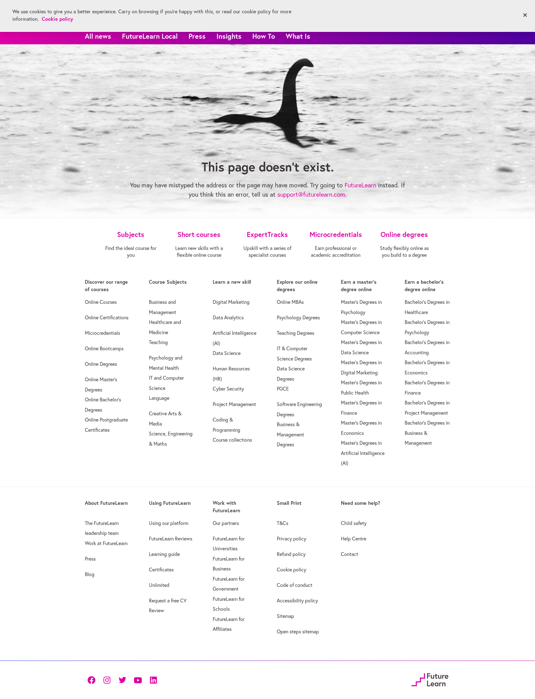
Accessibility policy (297, 600)
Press (197, 36)
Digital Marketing (231, 302)
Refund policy (291, 554)
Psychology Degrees (298, 317)
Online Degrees (101, 364)
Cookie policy (291, 569)
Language (159, 398)
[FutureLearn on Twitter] (122, 680)
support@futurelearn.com (311, 194)
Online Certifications (106, 317)
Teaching (158, 342)
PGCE (283, 389)
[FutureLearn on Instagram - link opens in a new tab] (107, 680)
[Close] (525, 15)
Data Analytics (228, 317)
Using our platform (168, 523)
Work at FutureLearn (106, 543)
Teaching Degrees (295, 333)
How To (263, 36)
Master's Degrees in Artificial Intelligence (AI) (363, 453)
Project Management (234, 404)
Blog (89, 574)
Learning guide (164, 554)
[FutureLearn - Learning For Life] (429, 679)
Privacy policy (291, 538)
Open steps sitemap (298, 631)
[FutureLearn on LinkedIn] (153, 680)
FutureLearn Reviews (170, 538)
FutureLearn (360, 185)
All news (98, 36)
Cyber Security (228, 389)
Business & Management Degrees (290, 434)
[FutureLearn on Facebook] (93, 680)
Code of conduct (294, 585)
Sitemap (285, 616)
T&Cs (282, 523)
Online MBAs (290, 302)
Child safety (354, 523)
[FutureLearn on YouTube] (138, 680)
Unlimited (159, 585)
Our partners (226, 523)
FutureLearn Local (150, 36)
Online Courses (101, 302)
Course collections (232, 440)
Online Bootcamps (104, 348)
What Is (298, 36)
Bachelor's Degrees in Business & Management (427, 433)
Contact (349, 554)
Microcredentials (102, 333)
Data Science (227, 353)
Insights (228, 36)
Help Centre (353, 538)
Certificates (161, 569)
